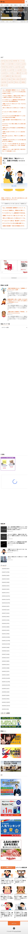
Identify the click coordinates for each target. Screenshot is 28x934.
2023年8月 (4, 692)
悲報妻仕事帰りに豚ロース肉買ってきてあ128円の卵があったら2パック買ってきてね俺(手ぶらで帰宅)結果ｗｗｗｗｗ (17, 301)
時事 (9, 79)
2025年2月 (4, 630)
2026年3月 (4, 585)
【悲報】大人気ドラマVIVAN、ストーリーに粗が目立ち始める (13, 132)
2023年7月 (4, 695)
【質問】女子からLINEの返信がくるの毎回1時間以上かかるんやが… (14, 128)
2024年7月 (4, 654)
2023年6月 (4, 698)
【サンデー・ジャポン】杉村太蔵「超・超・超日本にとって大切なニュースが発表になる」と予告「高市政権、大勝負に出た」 (14, 145)
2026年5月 (4, 579)
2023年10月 (4, 685)
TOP (1, 5)
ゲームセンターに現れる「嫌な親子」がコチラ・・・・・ (11, 112)
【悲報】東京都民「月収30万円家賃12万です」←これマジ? (13, 120)
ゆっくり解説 (16, 73)
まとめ (3, 73)
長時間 (23, 82)
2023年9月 (4, 688)
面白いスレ (4, 85)
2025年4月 (4, 623)
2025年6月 (4, 616)
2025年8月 (4, 609)
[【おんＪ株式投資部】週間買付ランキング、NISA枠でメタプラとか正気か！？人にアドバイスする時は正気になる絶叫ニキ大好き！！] (4, 529)
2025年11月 (4, 599)
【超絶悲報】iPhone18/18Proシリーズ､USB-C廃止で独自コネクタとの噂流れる (14, 140)
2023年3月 (4, 709)
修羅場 (8, 76)
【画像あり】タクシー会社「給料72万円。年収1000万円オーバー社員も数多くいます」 (13, 150)
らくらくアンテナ (17, 931)
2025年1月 (4, 633)
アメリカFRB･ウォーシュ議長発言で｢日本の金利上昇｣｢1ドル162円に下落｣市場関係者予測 (13, 100)
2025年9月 (4, 606)
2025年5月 (4, 620)
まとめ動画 (6, 5)
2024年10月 (4, 644)
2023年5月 (4, 702)
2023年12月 (4, 678)
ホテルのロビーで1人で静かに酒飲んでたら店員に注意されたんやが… (13, 124)
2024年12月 (4, 637)
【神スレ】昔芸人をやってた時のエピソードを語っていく (14, 108)
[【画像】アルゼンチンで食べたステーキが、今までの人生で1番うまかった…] (4, 552)
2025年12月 (4, 596)
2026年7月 (4, 572)
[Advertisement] (14, 40)
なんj (3, 70)
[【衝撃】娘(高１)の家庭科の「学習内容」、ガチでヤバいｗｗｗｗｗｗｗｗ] (4, 314)
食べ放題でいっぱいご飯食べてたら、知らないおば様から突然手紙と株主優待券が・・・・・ (20, 915)
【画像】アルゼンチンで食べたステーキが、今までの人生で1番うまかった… (14, 104)
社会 (24, 5)
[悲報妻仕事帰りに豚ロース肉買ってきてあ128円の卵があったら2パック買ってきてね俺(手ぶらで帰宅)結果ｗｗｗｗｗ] (4, 302)
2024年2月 (4, 671)
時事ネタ (16, 5)
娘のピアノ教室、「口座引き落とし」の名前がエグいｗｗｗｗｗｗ (20, 898)
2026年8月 (4, 568)
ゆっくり (9, 73)
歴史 (23, 79)
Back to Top (14, 923)
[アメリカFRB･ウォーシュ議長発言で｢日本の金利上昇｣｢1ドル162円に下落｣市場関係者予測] (4, 544)
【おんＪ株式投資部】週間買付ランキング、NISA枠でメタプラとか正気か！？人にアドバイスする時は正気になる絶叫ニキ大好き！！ (14, 92)
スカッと (23, 73)
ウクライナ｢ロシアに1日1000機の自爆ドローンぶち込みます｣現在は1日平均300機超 (13, 116)
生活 (20, 5)
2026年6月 (4, 575)
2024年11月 (4, 640)
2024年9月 (4, 647)
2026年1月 (4, 592)
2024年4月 (4, 664)
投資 (11, 5)
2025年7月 (4, 613)
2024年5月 (4, 661)
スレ (2, 76)
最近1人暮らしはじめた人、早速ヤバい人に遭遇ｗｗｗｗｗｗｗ (13, 136)
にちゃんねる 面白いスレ (19, 70)
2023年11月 (4, 681)
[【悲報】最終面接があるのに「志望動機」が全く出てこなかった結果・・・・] (4, 291)
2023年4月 (4, 705)
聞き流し (17, 82)
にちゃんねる (9, 70)
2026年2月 (4, 589)
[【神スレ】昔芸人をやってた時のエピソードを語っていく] (4, 559)
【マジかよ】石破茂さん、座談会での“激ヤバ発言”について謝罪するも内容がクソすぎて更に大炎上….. (14, 96)
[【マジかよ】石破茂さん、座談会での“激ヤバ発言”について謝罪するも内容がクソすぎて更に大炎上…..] (4, 537)
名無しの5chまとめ (16, 76)
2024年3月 (4, 668)
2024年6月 (4, 657)
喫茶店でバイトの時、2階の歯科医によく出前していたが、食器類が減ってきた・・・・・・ (7, 915)
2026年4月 (4, 582)
